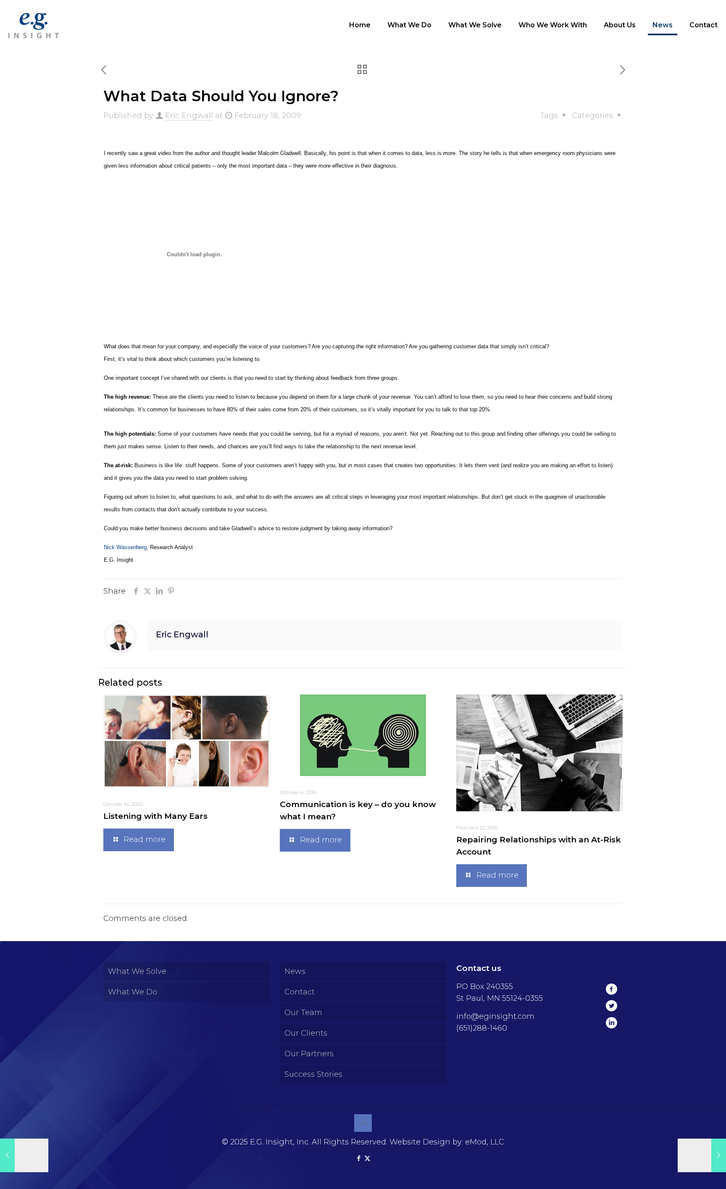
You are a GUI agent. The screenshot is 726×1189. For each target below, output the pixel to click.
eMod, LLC (484, 1142)
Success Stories (313, 1074)
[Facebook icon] (358, 1158)
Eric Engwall (189, 115)
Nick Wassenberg (125, 547)
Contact (299, 992)
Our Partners (309, 1053)
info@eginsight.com (495, 1016)
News (294, 971)
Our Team (303, 1012)
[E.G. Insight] (33, 25)
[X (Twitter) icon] (367, 1158)
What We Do (132, 992)
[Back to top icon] (363, 1123)
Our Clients (305, 1033)
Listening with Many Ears (155, 816)
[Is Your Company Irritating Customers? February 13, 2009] (24, 1155)
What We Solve (137, 971)
